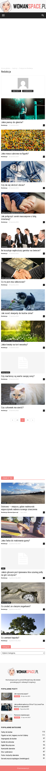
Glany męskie (5, 372)
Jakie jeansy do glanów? (12, 122)
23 (17, 420)
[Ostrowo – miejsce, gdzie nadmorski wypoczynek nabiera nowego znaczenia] (23, 493)
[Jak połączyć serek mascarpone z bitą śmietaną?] (23, 203)
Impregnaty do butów (9, 739)
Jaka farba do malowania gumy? (15, 540)
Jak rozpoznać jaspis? (21, 694)
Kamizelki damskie (7, 634)
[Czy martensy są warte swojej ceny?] (23, 362)
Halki (3, 568)
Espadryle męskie (7, 309)
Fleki (3, 181)
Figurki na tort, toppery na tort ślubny (12, 150)
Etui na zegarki (6, 602)
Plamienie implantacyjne (21, 715)
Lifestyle (4, 503)
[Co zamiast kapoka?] (23, 624)
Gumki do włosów (7, 742)
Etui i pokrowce (6, 278)
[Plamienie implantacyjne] (6, 718)
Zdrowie (17, 717)
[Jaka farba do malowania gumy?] (23, 527)
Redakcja (4, 125)
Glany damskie (6, 118)
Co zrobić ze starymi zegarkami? (16, 606)
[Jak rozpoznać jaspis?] (6, 696)
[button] (43, 15)
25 (27, 420)
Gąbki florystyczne (8, 745)
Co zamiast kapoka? (10, 637)
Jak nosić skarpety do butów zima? (17, 313)
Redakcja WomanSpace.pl (9, 512)
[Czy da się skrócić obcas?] (23, 171)
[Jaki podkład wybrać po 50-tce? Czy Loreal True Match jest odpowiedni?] (6, 707)
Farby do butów (6, 537)
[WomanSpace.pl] (23, 6)
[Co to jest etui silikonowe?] (23, 268)
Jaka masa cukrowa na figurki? (15, 153)
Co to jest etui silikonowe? (13, 282)
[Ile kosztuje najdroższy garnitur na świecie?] (23, 237)
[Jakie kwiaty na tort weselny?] (23, 331)
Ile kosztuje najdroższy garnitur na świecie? (21, 250)
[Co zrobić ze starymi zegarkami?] (23, 593)
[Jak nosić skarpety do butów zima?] (23, 299)
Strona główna (5, 68)
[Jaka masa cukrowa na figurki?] (23, 140)
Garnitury (4, 247)
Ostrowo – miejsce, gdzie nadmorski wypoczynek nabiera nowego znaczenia (19, 508)
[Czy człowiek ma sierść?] (23, 394)
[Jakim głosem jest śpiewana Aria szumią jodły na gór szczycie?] (23, 558)
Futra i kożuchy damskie (9, 404)
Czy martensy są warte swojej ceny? (17, 376)
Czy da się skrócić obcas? (13, 185)
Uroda (16, 709)
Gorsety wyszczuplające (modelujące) (15, 758)
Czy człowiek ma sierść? (12, 407)
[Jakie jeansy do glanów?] (23, 108)
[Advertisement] (23, 42)
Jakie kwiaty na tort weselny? (14, 344)
